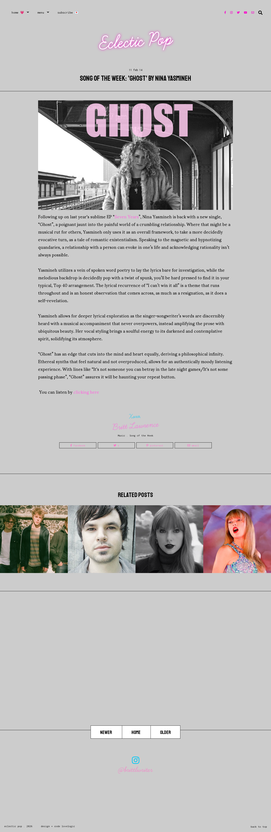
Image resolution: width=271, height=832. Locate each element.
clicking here (86, 392)
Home (136, 732)
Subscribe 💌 (68, 12)
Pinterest (155, 445)
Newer (106, 732)
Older (165, 732)
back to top (259, 826)
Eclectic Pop (136, 41)
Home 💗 (18, 12)
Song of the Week (141, 435)
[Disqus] (135, 671)
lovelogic (68, 826)
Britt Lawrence (135, 426)
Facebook (78, 445)
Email (194, 445)
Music (121, 435)
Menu (40, 12)
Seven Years (127, 216)
